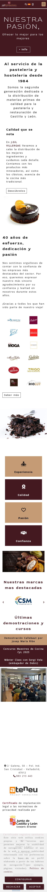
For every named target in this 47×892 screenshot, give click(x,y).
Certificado (10, 802)
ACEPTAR (35, 886)
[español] (29, 4)
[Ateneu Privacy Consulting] (23, 790)
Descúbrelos (16, 190)
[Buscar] (26, 4)
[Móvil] (32, 4)
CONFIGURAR (23, 879)
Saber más (11, 395)
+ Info (23, 49)
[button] (44, 4)
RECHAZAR (13, 886)
